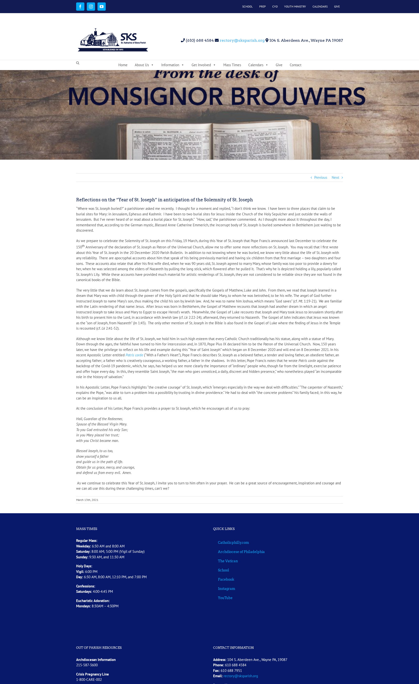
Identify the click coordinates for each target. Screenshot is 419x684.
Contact (295, 65)
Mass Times (232, 65)
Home (123, 65)
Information (170, 65)
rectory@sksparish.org (242, 40)
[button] (77, 63)
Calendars (255, 65)
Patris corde (134, 355)
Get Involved (201, 65)
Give (279, 65)
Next (335, 177)
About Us (142, 65)
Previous (320, 177)
